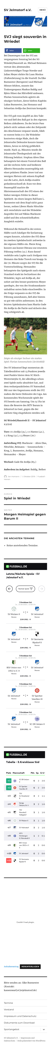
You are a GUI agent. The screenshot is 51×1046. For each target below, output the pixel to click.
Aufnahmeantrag (11, 966)
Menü (43, 10)
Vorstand (9, 1009)
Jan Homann (13, 476)
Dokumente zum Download (19, 1022)
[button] (13, 50)
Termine (8, 1003)
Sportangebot (11, 1029)
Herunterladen (30, 967)
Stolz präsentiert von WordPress (31, 1041)
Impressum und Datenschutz (20, 1016)
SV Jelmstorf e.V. (17, 10)
